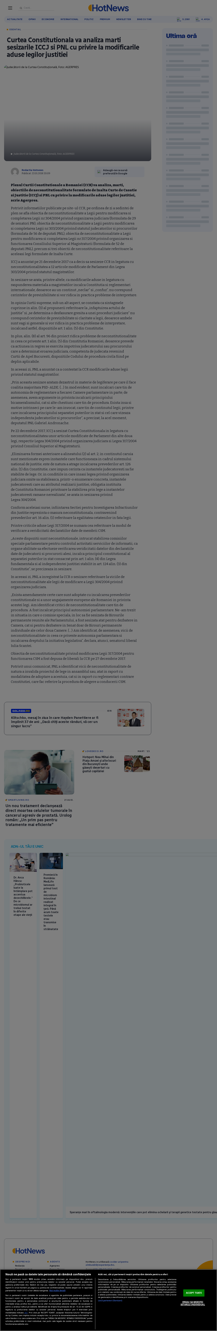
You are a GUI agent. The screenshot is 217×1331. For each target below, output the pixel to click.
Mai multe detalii (57, 1290)
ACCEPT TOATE (194, 1292)
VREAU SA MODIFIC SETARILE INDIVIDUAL (193, 1303)
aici (26, 1312)
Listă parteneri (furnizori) (110, 1300)
